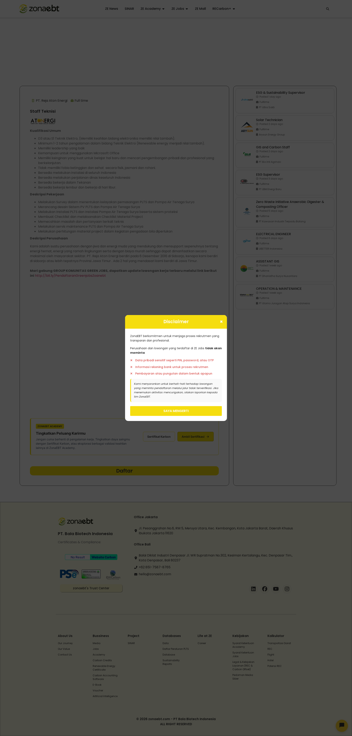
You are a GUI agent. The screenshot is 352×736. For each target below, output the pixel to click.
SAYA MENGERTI (176, 411)
